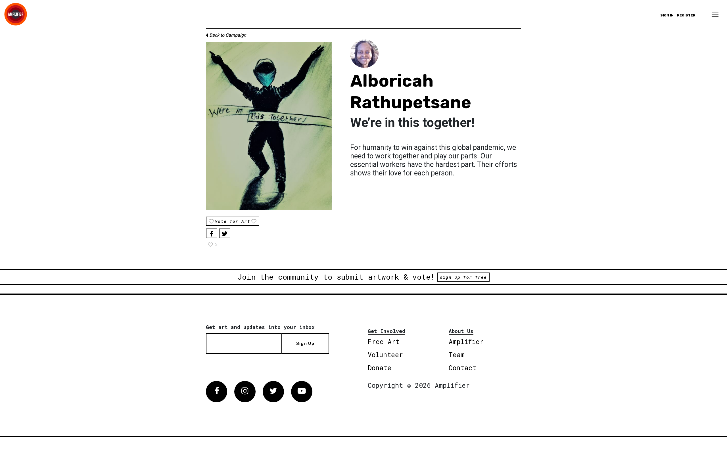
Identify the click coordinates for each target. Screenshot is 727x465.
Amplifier (466, 341)
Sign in (667, 15)
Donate (379, 367)
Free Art (384, 341)
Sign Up (305, 343)
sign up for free (463, 277)
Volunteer (385, 354)
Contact (462, 367)
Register (686, 15)
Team (457, 354)
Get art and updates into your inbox (260, 327)
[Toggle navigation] (715, 14)
